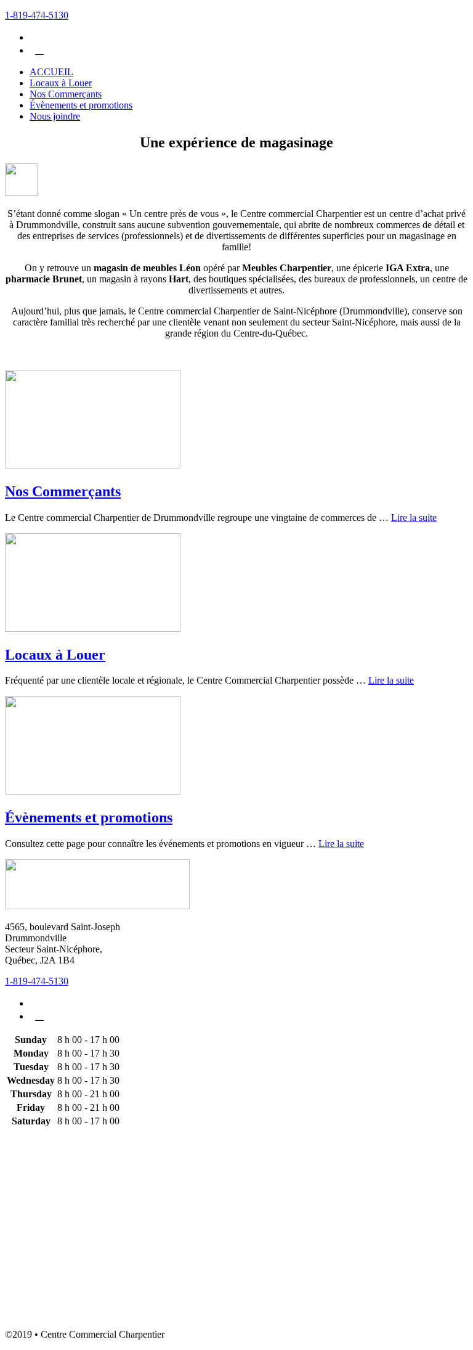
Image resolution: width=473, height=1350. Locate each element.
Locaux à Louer (55, 655)
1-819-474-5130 (36, 15)
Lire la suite (414, 517)
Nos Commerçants (63, 491)
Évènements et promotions (88, 817)
